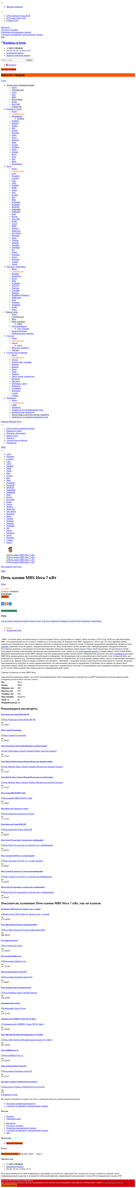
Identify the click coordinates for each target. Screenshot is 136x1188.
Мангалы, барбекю (20, 348)
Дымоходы (11, 398)
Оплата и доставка (9, 30)
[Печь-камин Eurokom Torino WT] (16, 977)
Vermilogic (16, 407)
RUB (27, 16)
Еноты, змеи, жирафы (21, 362)
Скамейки (16, 388)
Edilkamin (16, 212)
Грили (14, 343)
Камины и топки (14, 109)
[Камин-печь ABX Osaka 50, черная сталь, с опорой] (25, 914)
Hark (14, 214)
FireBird (20, 118)
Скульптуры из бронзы (16, 352)
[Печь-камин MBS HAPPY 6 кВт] (16, 798)
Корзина (10, 1116)
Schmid (15, 152)
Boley (14, 135)
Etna (14, 95)
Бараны (15, 367)
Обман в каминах (9, 611)
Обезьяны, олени (19, 383)
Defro (14, 149)
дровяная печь (120, 653)
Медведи (16, 379)
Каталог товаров (8, 69)
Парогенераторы (19, 331)
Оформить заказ (13, 1119)
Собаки (15, 395)
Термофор (10, 490)
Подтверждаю (9, 1185)
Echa (14, 157)
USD (23, 18)
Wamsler (15, 243)
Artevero (15, 288)
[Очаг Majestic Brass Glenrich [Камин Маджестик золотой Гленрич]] (32, 782)
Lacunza (15, 178)
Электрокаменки (19, 326)
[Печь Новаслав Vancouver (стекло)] (17, 814)
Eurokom (16, 254)
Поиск (29, 60)
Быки (14, 369)
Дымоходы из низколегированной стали (30, 417)
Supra (14, 238)
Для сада (10, 336)
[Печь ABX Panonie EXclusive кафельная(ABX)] (23, 930)
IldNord (15, 123)
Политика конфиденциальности (20, 1103)
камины (4, 646)
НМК (14, 188)
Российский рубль (9, 1154)
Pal (13, 250)
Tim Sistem (16, 233)
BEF (14, 128)
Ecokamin (16, 202)
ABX (14, 183)
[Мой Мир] (10, 603)
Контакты (5, 27)
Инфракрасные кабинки (23, 333)
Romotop (16, 235)
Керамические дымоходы (23, 412)
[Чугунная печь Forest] (11, 945)
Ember (14, 252)
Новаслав (16, 231)
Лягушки (16, 381)
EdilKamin (16, 297)
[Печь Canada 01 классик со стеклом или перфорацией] (26, 876)
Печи (8, 166)
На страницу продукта (11, 566)
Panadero (16, 176)
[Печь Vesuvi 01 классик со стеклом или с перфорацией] (27, 845)
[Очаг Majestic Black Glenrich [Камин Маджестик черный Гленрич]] (32, 767)
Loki (14, 180)
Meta (14, 97)
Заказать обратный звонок (18, 55)
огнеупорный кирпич (88, 651)
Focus (14, 137)
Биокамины (17, 116)
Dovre (14, 257)
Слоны (15, 393)
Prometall (16, 204)
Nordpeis (15, 259)
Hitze (14, 142)
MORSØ (15, 207)
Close (3, 80)
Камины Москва (8, 421)
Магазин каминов (14, 7)
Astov (14, 92)
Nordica (15, 228)
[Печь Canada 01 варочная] (13, 735)
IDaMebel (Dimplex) (20, 295)
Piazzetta (15, 133)
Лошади (15, 374)
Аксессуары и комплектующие (20, 428)
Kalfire (15, 126)
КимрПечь (16, 276)
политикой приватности (112, 1183)
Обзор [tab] (9, 628)
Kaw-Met (16, 104)
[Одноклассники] (6, 603)
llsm (3, 37)
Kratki (14, 102)
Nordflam (16, 247)
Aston (14, 190)
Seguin (15, 130)
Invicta (14, 216)
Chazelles (16, 290)
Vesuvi (14, 264)
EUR (15, 20)
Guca (14, 173)
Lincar (14, 223)
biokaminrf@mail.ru (14, 53)
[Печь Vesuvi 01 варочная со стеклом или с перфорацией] (27, 892)
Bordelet (15, 274)
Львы (14, 371)
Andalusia (16, 305)
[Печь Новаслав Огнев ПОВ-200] (16, 829)
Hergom (15, 140)
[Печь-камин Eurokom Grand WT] (16, 1071)
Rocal (14, 154)
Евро (39, 1154)
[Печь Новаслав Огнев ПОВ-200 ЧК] (18, 719)
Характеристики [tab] (13, 630)
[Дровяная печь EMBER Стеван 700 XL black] (22, 1024)
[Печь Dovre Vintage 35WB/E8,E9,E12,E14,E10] (22, 1087)
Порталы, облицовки (16, 266)
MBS (14, 226)
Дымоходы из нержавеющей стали (27, 410)
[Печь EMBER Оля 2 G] (12, 1055)
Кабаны (15, 364)
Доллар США (27, 1154)
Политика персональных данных (16, 32)
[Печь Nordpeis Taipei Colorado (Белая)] (19, 993)
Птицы (15, 360)
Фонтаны (16, 391)
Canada (15, 262)
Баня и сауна (12, 435)
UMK (14, 405)
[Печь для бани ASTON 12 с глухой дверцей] (22, 861)
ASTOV (15, 286)
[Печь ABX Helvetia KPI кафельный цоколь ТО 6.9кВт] (26, 1040)
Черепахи (16, 386)
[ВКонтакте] (2, 603)
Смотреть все (18, 114)
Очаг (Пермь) (23, 329)
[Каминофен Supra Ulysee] (13, 1008)
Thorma (15, 240)
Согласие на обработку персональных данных (22, 34)
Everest (15, 145)
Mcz (13, 159)
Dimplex (15, 293)
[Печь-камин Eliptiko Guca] (13, 961)
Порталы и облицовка (91, 621)
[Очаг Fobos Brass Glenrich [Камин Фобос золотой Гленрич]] (29, 751)
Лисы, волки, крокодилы (23, 376)
